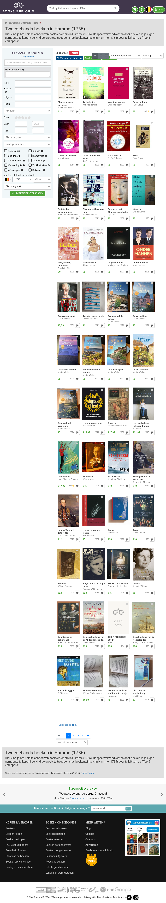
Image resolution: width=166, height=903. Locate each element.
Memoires (88, 476)
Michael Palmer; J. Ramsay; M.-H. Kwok (119, 426)
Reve (110, 642)
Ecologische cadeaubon (19, 867)
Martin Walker (114, 322)
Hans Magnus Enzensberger (69, 479)
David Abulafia (89, 642)
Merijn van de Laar (66, 108)
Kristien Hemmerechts (68, 215)
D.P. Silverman (64, 693)
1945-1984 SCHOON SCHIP (117, 638)
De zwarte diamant (67, 369)
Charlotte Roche (115, 105)
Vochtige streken (116, 102)
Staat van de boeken (17, 856)
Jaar (6, 124)
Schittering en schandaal (65, 638)
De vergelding (140, 316)
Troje (135, 530)
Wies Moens (88, 479)
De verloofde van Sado (91, 157)
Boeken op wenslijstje (18, 861)
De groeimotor (115, 262)
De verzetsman (140, 369)
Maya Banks (63, 158)
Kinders (137, 209)
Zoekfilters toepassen (29, 193)
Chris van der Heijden (117, 586)
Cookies (97, 897)
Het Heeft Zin (114, 155)
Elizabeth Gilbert (65, 268)
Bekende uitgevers (56, 856)
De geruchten (140, 102)
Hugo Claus (138, 105)
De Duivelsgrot (115, 369)
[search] (115, 8)
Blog (88, 828)
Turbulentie (89, 102)
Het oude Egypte (66, 690)
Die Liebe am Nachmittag (139, 692)
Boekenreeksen (54, 839)
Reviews (11, 828)
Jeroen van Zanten (66, 535)
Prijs (6, 130)
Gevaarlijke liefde (67, 155)
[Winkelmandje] (135, 9)
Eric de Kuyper (139, 212)
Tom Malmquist (90, 215)
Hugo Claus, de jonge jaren (94, 585)
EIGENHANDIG (90, 262)
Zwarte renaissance (118, 583)
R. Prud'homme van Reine (69, 642)
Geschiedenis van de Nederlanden (143, 638)
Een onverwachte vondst (92, 371)
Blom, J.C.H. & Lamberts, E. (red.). (144, 642)
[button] (4, 794)
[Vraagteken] (142, 9)
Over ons (90, 839)
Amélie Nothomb (90, 161)
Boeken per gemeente (58, 850)
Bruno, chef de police (115, 317)
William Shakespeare (92, 693)
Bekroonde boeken (56, 828)
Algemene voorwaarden (69, 897)
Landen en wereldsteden (60, 872)
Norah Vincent (139, 265)
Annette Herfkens (91, 105)
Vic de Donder (139, 533)
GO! (128, 808)
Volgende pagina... (68, 725)
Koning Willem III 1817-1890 (141, 478)
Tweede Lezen (77, 798)
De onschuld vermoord (64, 424)
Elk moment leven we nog (93, 210)
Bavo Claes (138, 158)
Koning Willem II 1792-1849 (66, 531)
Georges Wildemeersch (93, 589)
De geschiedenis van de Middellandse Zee (94, 638)
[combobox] (27, 111)
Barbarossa (114, 476)
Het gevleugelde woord (91, 531)
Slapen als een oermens (65, 103)
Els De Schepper (115, 158)
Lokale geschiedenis (57, 867)
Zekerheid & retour (16, 850)
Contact (89, 833)
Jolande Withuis (140, 586)
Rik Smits (137, 429)
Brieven (62, 583)
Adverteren (91, 844)
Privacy (87, 897)
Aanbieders (118, 897)
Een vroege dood (66, 316)
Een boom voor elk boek (99, 850)
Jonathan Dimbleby (116, 479)
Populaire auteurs (55, 861)
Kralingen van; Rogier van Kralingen (119, 265)
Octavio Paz (113, 696)
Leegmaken (28, 56)
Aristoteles (113, 533)
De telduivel (64, 476)
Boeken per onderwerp (58, 844)
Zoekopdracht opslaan (71, 58)
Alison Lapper (89, 265)
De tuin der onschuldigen (65, 210)
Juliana (137, 583)
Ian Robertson (89, 426)
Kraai (135, 155)
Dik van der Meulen (141, 482)
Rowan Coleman (90, 319)
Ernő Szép (137, 696)
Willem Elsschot (65, 586)
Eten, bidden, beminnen (64, 264)
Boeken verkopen (15, 839)
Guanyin (112, 423)
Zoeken (107, 897)
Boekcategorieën (55, 833)
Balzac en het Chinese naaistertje (118, 210)
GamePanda (88, 773)
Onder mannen (140, 262)
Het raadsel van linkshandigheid (141, 424)
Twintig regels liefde (93, 316)
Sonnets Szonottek (92, 690)
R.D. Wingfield (64, 319)
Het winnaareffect (92, 423)
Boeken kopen (14, 833)
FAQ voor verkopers (17, 844)
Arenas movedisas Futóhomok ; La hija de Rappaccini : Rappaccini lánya (118, 692)
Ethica (111, 530)
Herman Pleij (88, 535)
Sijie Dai (111, 215)
